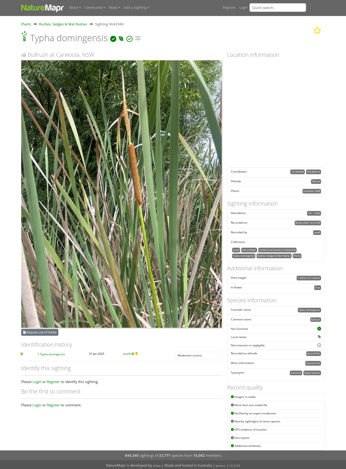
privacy (220, 465)
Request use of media (41, 332)
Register (229, 7)
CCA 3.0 (234, 465)
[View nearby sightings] (138, 38)
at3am (157, 465)
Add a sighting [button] (135, 7)
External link (313, 363)
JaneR (127, 354)
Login (243, 7)
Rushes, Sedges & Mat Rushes (63, 24)
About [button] (73, 7)
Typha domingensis (52, 354)
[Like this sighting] (23, 54)
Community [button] (93, 7)
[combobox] (287, 7)
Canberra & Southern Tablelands (277, 249)
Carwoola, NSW (311, 191)
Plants (26, 24)
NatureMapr (249, 249)
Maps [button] (113, 7)
